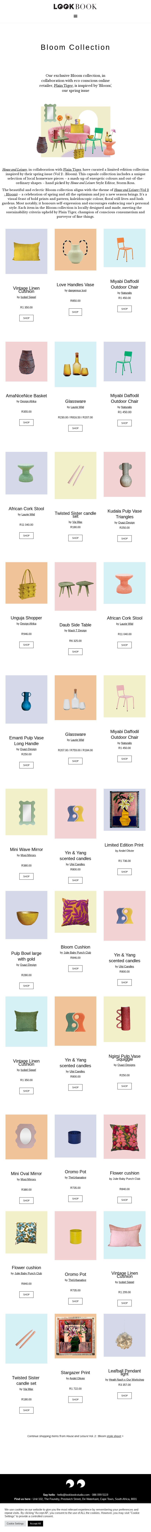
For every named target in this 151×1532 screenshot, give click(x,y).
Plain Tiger (63, 86)
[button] (76, 16)
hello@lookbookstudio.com (73, 1494)
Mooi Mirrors (28, 855)
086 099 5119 (100, 1494)
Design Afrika (28, 401)
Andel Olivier (77, 1378)
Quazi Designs (126, 1064)
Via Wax (28, 1389)
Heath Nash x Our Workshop (126, 1379)
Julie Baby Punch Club (77, 952)
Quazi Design (28, 964)
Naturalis (126, 292)
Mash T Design (77, 630)
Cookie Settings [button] (15, 1523)
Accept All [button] (35, 1523)
